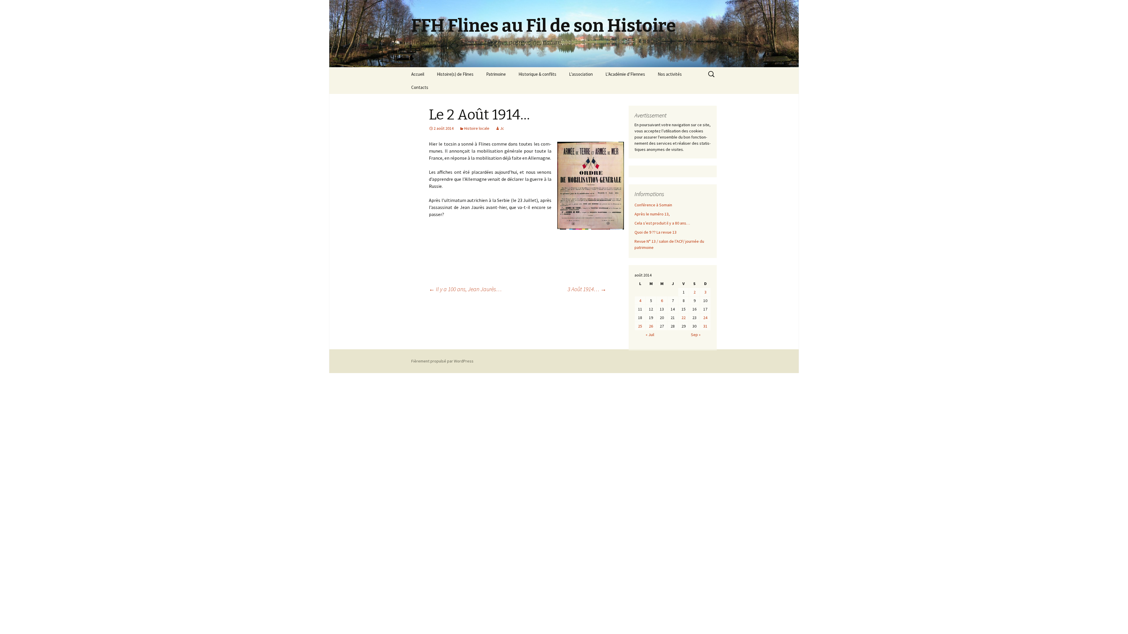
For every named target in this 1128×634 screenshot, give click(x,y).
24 (705, 317)
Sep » (696, 334)
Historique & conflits (537, 74)
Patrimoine (496, 74)
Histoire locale (476, 128)
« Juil (650, 334)
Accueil (417, 74)
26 (651, 326)
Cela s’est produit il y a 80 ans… (662, 223)
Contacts (419, 87)
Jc (502, 128)
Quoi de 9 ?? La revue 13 (655, 232)
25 (640, 326)
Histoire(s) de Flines (455, 74)
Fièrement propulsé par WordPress (442, 361)
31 (705, 326)
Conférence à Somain (653, 205)
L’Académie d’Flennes (625, 74)
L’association (581, 74)
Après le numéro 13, (652, 214)
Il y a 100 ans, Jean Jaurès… (465, 289)
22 (684, 317)
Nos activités (670, 74)
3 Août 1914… (587, 289)
